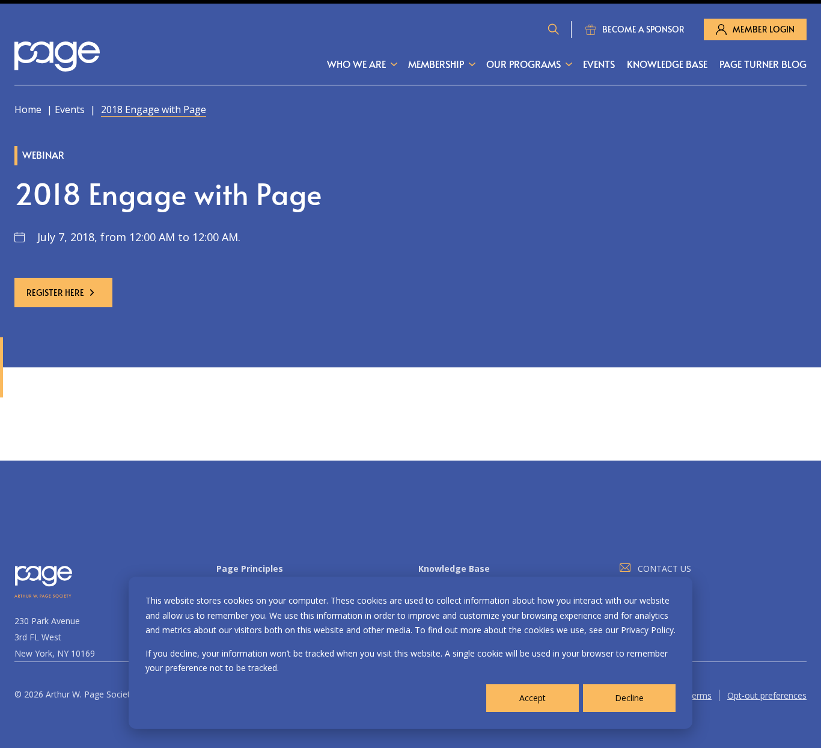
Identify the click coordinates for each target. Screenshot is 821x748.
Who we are (356, 63)
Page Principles (249, 568)
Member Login (764, 29)
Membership (436, 63)
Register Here (55, 292)
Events (599, 63)
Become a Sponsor (643, 29)
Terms (699, 695)
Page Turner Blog (763, 63)
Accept (532, 698)
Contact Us (664, 568)
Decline (629, 698)
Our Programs (523, 63)
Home (27, 109)
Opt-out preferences (767, 695)
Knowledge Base (667, 63)
